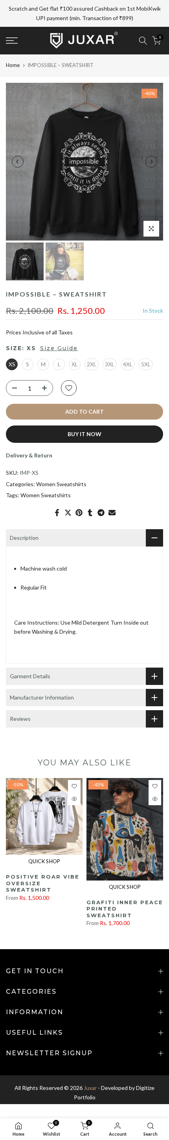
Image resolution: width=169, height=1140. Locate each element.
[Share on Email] (112, 494)
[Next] (151, 143)
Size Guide (59, 329)
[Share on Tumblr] (90, 494)
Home (13, 46)
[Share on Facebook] (57, 494)
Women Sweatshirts (61, 465)
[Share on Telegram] (101, 494)
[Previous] (18, 143)
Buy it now (84, 415)
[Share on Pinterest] (79, 494)
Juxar (90, 1068)
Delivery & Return (29, 436)
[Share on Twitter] (68, 494)
